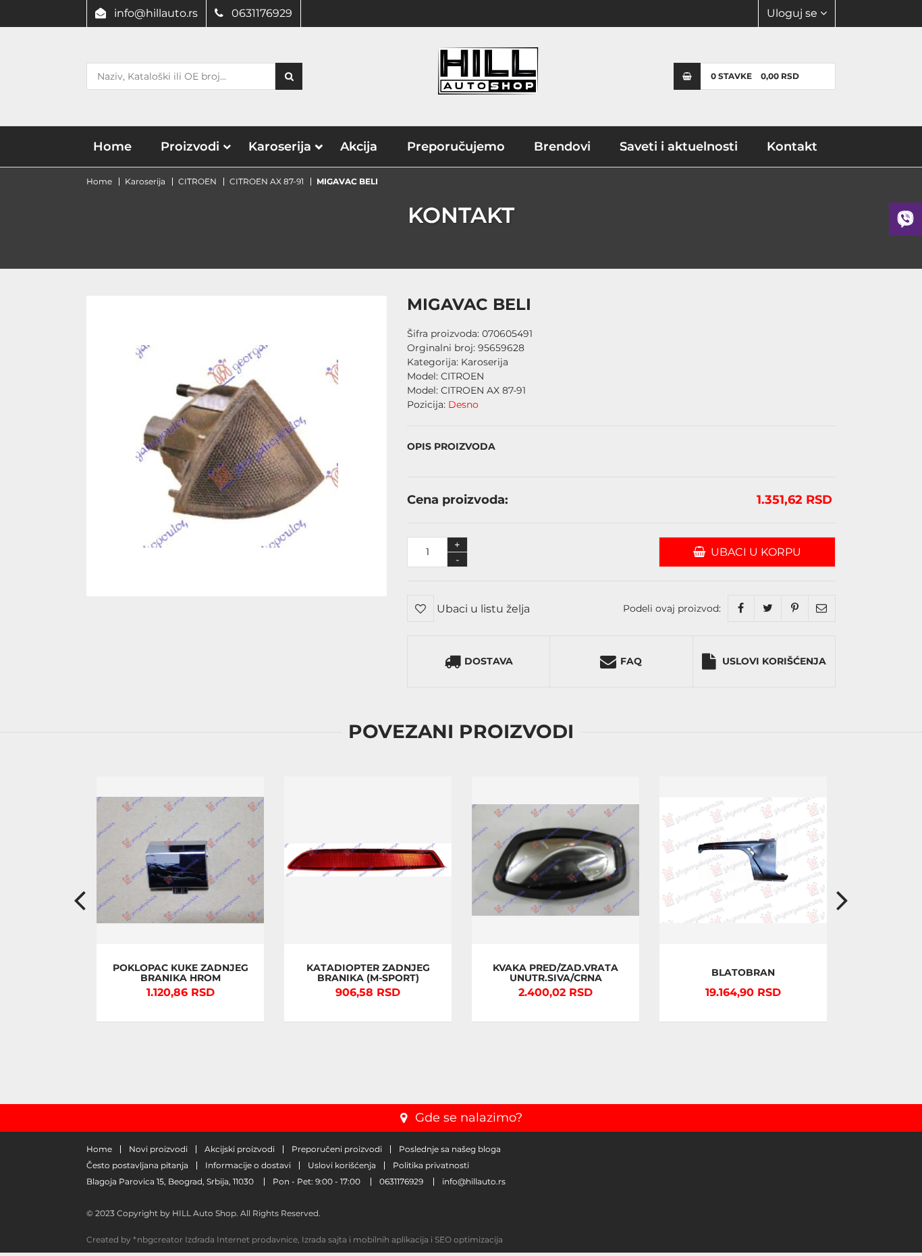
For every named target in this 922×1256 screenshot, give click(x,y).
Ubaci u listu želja (482, 608)
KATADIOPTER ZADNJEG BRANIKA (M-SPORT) (368, 972)
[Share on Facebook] (741, 608)
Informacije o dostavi (248, 1165)
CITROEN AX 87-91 (266, 181)
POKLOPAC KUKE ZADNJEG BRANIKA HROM (180, 972)
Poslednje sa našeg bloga (450, 1149)
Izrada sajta (324, 1239)
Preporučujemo (456, 146)
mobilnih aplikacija (391, 1239)
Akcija (358, 146)
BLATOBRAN (743, 973)
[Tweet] (768, 608)
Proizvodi (190, 146)
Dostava (488, 661)
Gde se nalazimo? (468, 1117)
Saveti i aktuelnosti (679, 146)
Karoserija (279, 146)
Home (112, 146)
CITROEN (197, 181)
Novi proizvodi (158, 1149)
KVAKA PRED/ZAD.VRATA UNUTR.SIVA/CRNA (555, 972)
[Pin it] (795, 608)
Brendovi (562, 146)
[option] (180, 899)
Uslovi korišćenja (774, 661)
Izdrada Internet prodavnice (241, 1239)
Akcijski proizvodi (240, 1149)
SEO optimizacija (469, 1239)
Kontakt (792, 146)
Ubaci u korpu (753, 552)
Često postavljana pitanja (137, 1165)
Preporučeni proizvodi (337, 1149)
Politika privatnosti (431, 1165)
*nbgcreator (158, 1239)
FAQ (631, 661)
